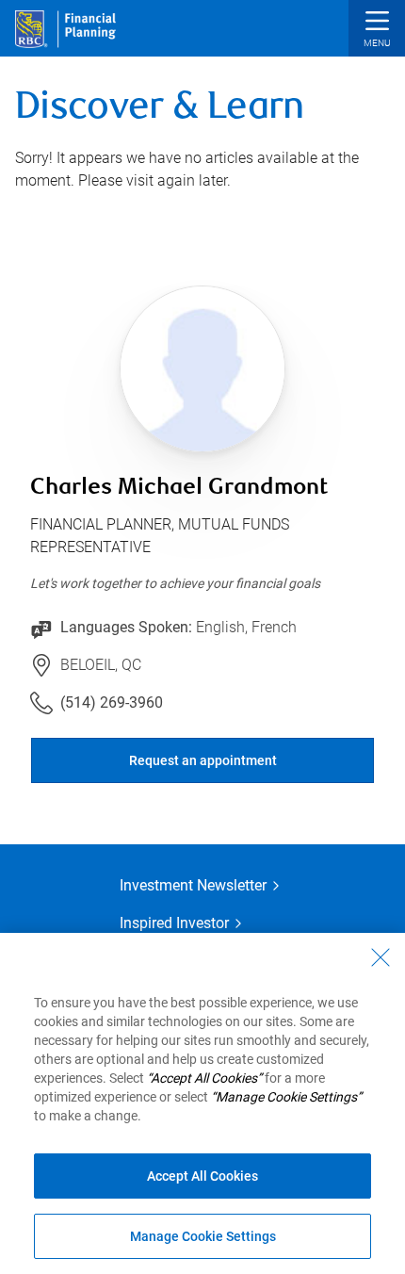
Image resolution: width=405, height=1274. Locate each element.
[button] (376, 30)
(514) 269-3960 (111, 702)
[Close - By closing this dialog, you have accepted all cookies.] (380, 957)
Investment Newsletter (193, 885)
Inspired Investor (174, 923)
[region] (202, 1103)
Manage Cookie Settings (203, 1236)
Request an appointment (203, 760)
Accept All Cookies (202, 1176)
